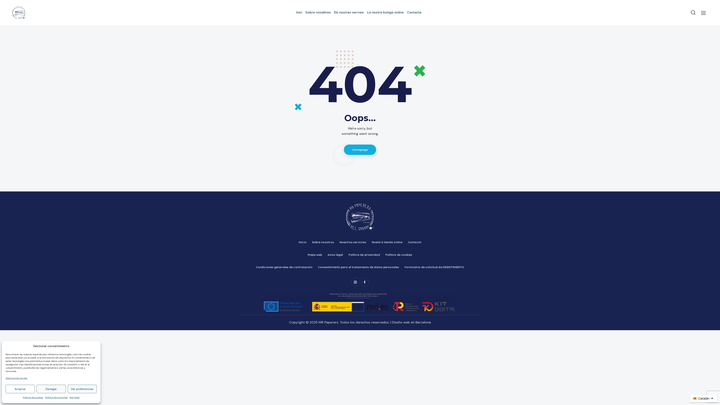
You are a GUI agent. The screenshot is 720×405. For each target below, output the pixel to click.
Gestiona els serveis (16, 378)
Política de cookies (33, 397)
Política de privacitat (56, 397)
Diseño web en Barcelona (411, 322)
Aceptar (20, 389)
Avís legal (75, 397)
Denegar (51, 389)
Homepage (360, 150)
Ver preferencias (82, 389)
